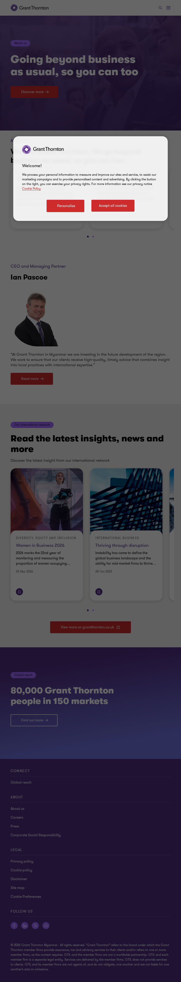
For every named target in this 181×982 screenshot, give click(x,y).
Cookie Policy (31, 189)
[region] (90, 178)
